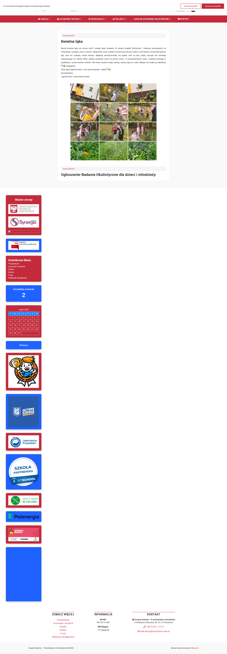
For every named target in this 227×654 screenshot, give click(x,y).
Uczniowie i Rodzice (69, 19)
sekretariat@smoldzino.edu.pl (155, 631)
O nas (10, 275)
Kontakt (184, 19)
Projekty (120, 19)
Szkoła (44, 19)
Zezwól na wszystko (213, 6)
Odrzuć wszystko (190, 6)
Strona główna (68, 35)
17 (19, 325)
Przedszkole (97, 19)
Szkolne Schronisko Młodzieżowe (151, 19)
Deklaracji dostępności (17, 278)
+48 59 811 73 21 (155, 626)
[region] (113, 5)
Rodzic (11, 272)
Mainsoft (195, 648)
